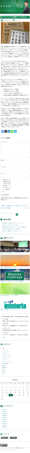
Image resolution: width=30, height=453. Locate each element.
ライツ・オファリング (7, 361)
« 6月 (1, 399)
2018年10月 (5, 413)
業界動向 (4, 367)
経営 (3, 373)
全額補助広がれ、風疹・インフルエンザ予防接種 (13, 227)
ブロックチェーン (6, 357)
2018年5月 (4, 423)
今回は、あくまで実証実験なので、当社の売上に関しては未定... (16, 325)
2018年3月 (4, 427)
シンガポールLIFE (6, 355)
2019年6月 (4, 409)
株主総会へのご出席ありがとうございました (12, 223)
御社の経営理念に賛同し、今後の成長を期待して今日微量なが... (16, 316)
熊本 (3, 369)
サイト (2, 173)
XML (3, 348)
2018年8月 (4, 417)
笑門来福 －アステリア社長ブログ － (5, 6)
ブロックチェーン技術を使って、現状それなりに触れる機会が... (16, 334)
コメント (4, 141)
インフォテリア (6, 352)
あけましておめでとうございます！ (10, 225)
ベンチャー (4, 359)
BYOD (14, 61)
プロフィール (20, 3)
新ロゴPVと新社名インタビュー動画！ (11, 229)
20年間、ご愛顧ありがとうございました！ (12, 231)
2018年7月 (4, 419)
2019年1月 (4, 411)
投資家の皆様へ (6, 363)
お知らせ (4, 354)
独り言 (3, 371)
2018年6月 (4, 421)
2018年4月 (4, 425)
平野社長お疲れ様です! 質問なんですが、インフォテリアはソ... (16, 330)
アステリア (4, 350)
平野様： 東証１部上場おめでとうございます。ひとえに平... (16, 321)
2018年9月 (4, 415)
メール (3, 166)
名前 (3, 160)
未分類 (3, 365)
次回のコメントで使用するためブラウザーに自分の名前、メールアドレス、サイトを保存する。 (7, 185)
